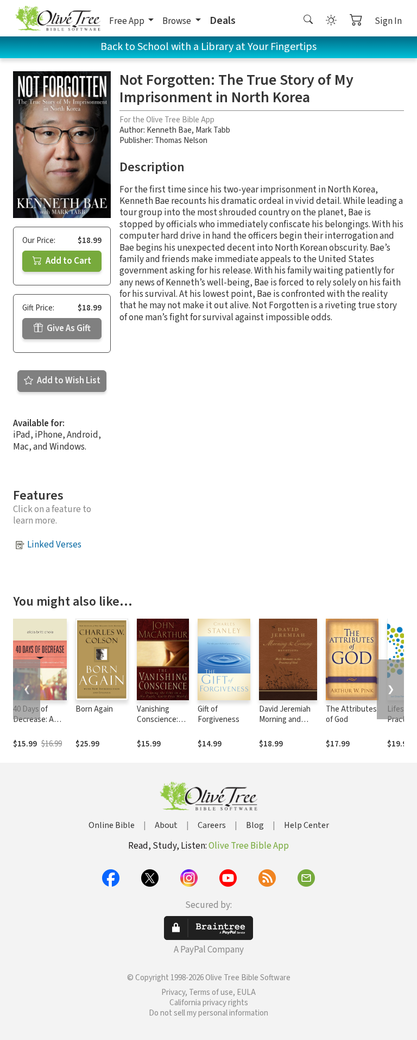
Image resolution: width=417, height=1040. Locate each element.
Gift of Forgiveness (218, 714)
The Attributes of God (351, 714)
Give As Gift (68, 328)
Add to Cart (67, 260)
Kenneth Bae (169, 130)
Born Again (94, 709)
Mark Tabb (212, 130)
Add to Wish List (67, 380)
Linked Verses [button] (54, 544)
